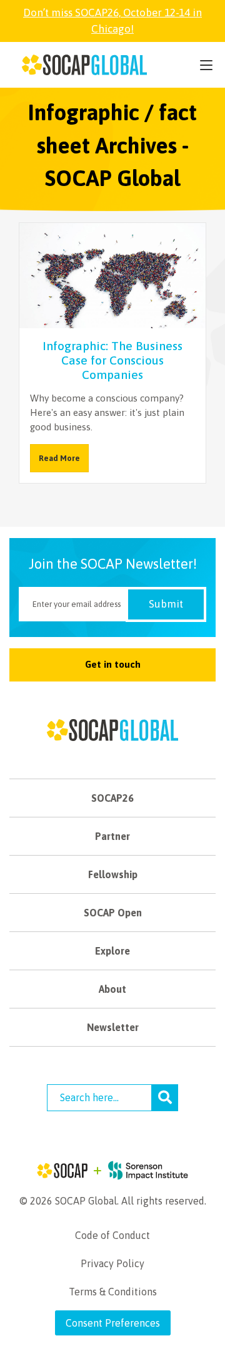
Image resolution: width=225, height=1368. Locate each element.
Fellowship (113, 874)
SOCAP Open (113, 912)
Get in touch (113, 664)
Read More (59, 458)
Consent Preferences (113, 1323)
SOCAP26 (112, 798)
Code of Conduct (112, 1235)
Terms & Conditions (113, 1291)
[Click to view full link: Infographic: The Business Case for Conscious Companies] (112, 284)
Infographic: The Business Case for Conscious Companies (112, 360)
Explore (112, 950)
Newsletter (113, 1027)
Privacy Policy (112, 1263)
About (112, 989)
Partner (112, 836)
